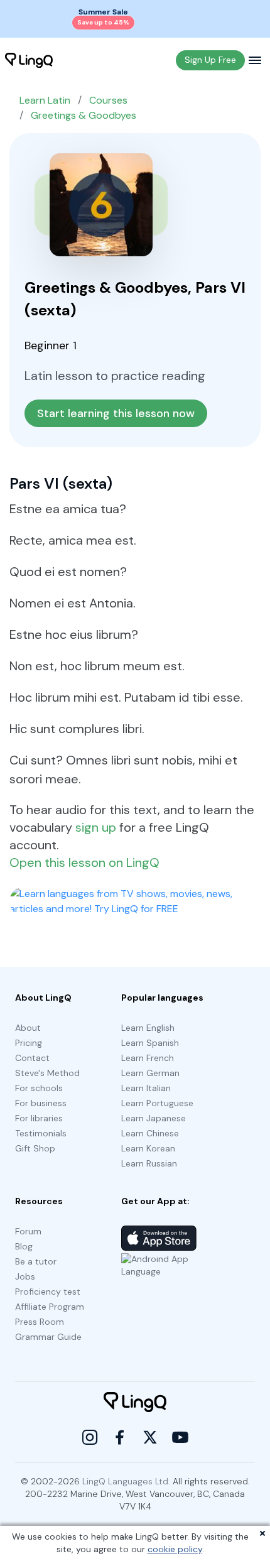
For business (41, 1103)
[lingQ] (29, 60)
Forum (28, 1231)
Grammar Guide (48, 1336)
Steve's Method (47, 1073)
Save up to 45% (103, 22)
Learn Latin (44, 100)
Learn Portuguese (157, 1103)
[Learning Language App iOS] (159, 1238)
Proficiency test (47, 1291)
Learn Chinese (150, 1133)
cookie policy (175, 1549)
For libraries (39, 1118)
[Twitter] (150, 1437)
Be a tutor (36, 1261)
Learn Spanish (150, 1042)
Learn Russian (149, 1163)
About (28, 1027)
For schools (39, 1088)
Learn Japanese (153, 1118)
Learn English (148, 1027)
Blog (24, 1246)
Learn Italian (146, 1088)
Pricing (28, 1042)
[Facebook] (120, 1437)
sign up (95, 827)
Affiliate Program (49, 1306)
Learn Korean (148, 1148)
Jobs (25, 1276)
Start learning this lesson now (116, 413)
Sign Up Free (210, 59)
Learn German (150, 1073)
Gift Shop (35, 1148)
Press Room (39, 1321)
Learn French (147, 1057)
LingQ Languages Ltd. (126, 1481)
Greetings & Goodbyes (83, 115)
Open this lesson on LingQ (84, 862)
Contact (32, 1057)
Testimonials (41, 1133)
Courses (108, 100)
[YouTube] (180, 1437)
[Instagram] (90, 1437)
